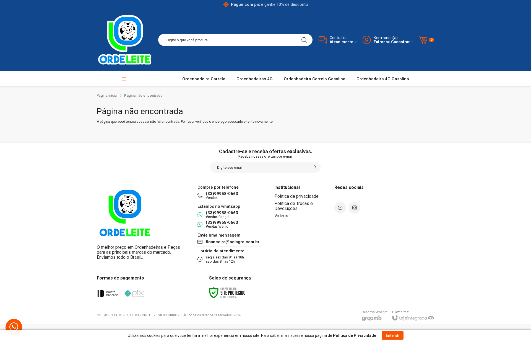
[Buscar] (304, 40)
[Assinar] (315, 167)
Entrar (379, 42)
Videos (281, 215)
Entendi (392, 335)
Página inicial (107, 95)
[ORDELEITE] (124, 40)
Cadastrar (400, 42)
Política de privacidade (296, 196)
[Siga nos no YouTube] (340, 208)
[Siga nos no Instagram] (354, 208)
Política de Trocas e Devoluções (293, 206)
